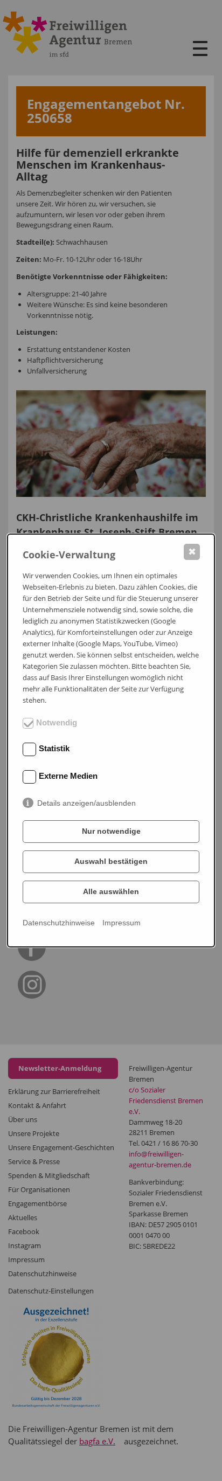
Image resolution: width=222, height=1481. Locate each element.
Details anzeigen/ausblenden (86, 803)
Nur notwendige (111, 831)
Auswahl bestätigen (111, 861)
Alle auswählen (111, 891)
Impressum (121, 922)
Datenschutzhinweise (59, 922)
